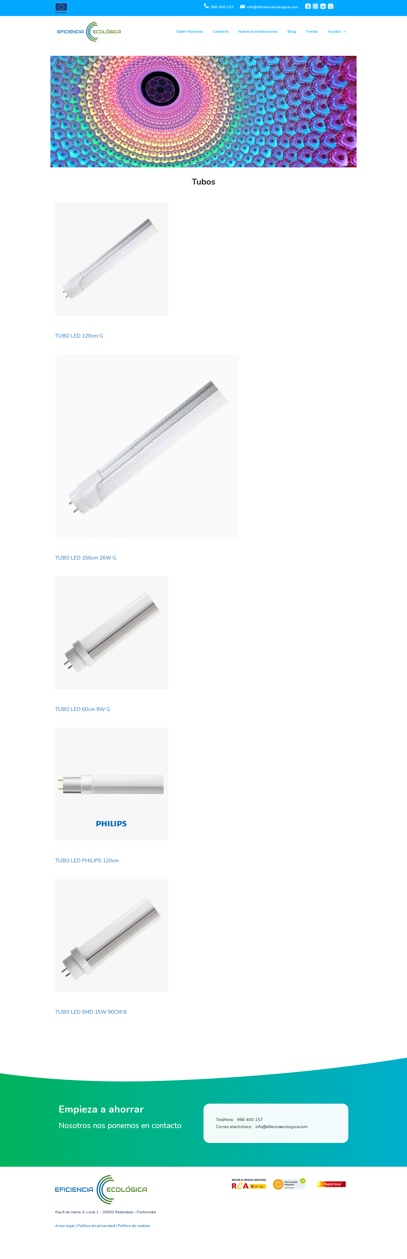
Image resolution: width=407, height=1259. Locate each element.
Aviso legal (65, 1225)
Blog (292, 31)
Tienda (312, 31)
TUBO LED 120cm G (79, 335)
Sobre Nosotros (189, 31)
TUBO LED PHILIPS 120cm (87, 860)
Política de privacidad (96, 1225)
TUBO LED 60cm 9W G (82, 709)
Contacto (220, 31)
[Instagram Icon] (315, 6)
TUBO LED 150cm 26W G (85, 557)
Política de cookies (134, 1225)
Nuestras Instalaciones (258, 31)
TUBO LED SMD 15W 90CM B (91, 1012)
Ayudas (334, 31)
